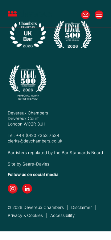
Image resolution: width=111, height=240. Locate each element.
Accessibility (62, 215)
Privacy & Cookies (25, 215)
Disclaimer (81, 207)
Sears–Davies (36, 164)
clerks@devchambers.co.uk (35, 140)
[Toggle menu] (99, 14)
